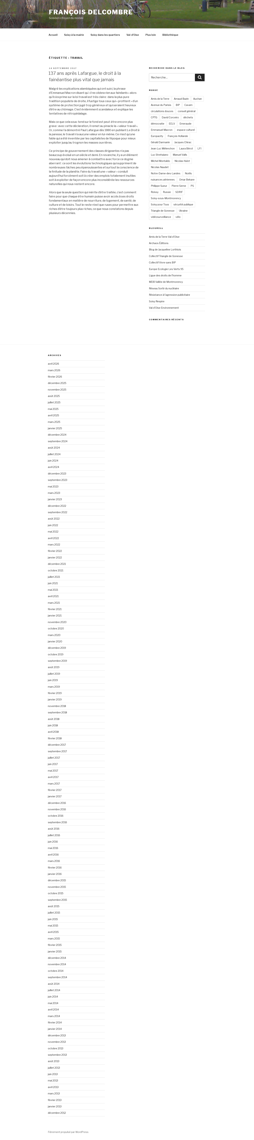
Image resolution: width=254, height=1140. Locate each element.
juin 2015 (53, 919)
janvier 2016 (55, 873)
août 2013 (53, 1061)
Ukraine (183, 210)
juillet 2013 (54, 1067)
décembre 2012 (57, 1112)
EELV (172, 123)
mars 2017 (54, 783)
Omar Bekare (187, 179)
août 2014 (53, 983)
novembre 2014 (57, 964)
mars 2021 (54, 602)
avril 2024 (53, 467)
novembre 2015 (57, 886)
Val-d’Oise (132, 34)
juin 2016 (53, 841)
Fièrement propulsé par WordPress (68, 1131)
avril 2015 (53, 931)
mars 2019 (54, 686)
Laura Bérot (186, 148)
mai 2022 (53, 531)
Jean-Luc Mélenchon (163, 148)
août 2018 (53, 719)
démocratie (157, 123)
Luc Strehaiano (159, 154)
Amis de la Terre (160, 98)
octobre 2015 (55, 893)
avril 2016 (53, 854)
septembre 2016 (57, 822)
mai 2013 (53, 1080)
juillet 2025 (54, 402)
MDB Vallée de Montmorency (166, 281)
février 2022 (55, 550)
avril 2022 (53, 538)
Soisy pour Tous (160, 204)
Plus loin (150, 34)
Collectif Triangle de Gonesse (166, 256)
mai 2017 (53, 770)
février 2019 (55, 693)
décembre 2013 (57, 1035)
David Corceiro (170, 117)
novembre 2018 (57, 706)
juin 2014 (53, 996)
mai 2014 (53, 1003)
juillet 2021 (54, 576)
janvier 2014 (55, 1028)
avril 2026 (53, 363)
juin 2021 (53, 583)
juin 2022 (53, 525)
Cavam (188, 104)
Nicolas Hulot (182, 160)
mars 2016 (54, 860)
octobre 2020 (56, 628)
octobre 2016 (55, 815)
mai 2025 (53, 408)
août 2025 (54, 396)
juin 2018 (53, 725)
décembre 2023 (57, 473)
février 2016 (55, 867)
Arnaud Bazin (181, 98)
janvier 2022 (55, 557)
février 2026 (55, 376)
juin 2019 (53, 680)
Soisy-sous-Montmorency (166, 198)
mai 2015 (53, 925)
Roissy (154, 192)
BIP (178, 104)
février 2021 (55, 609)
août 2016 (53, 828)
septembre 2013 (57, 1054)
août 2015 (53, 906)
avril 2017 (53, 777)
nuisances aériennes (163, 179)
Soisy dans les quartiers (105, 34)
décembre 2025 (57, 383)
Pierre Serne (179, 185)
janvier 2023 (55, 499)
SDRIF (179, 192)
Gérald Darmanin (160, 142)
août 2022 (54, 518)
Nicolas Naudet (160, 167)
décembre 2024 (57, 434)
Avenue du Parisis (161, 104)
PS (192, 185)
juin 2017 (53, 764)
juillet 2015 (54, 912)
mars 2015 (54, 938)
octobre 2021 (55, 570)
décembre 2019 (57, 647)
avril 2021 (53, 596)
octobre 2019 (55, 654)
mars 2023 (54, 492)
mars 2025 (54, 421)
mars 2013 (54, 1093)
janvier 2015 (55, 951)
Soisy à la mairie (74, 34)
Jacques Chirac (182, 142)
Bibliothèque (170, 34)
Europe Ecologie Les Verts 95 (166, 269)
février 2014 (55, 1022)
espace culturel (186, 129)
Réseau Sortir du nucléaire (164, 288)
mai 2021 (53, 589)
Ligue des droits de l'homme (165, 275)
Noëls (188, 173)
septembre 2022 (57, 512)
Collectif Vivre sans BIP (162, 262)
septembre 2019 (57, 660)
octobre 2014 (55, 970)
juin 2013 (53, 1074)
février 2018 (55, 738)
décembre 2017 (57, 744)
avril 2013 (53, 1087)
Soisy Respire (156, 301)
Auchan (197, 98)
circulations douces (162, 111)
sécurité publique (183, 204)
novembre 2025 (57, 389)
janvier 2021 (55, 615)
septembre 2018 (57, 712)
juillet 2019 (54, 673)
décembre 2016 (57, 802)
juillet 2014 (54, 990)
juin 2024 (53, 460)
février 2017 (55, 789)
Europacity (157, 136)
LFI (199, 148)
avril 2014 (53, 1009)
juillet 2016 (54, 835)
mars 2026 (54, 370)
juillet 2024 (54, 454)
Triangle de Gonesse (163, 210)
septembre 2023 (57, 479)
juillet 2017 (54, 757)
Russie (167, 192)
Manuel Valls (180, 154)
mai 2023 (53, 486)
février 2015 (55, 944)
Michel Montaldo (160, 160)
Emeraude (185, 123)
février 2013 (55, 1100)
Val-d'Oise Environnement (164, 307)
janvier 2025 (55, 428)
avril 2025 (53, 415)
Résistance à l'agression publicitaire (169, 294)
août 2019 (53, 667)
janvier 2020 (55, 641)
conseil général (186, 111)
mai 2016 (53, 848)
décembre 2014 (57, 957)
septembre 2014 (57, 977)
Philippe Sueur (159, 185)
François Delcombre (91, 12)
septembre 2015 (57, 899)
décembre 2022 (57, 505)
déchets (188, 117)
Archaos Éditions (158, 243)
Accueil (53, 34)
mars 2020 (54, 635)
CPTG (154, 117)
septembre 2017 (57, 751)
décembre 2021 (57, 563)
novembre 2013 (57, 1041)
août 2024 (54, 447)
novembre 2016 (57, 809)
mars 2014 (54, 1016)
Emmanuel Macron (161, 129)
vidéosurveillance (161, 216)
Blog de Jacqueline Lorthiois (165, 249)
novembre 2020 (57, 622)
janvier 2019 (55, 699)
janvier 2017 (55, 796)
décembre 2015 (57, 880)
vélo (178, 216)
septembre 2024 (57, 441)
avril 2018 (53, 731)
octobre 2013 (55, 1048)
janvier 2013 (55, 1106)
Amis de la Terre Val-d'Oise (164, 236)
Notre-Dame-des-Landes (165, 173)
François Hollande (178, 136)
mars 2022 (54, 544)
